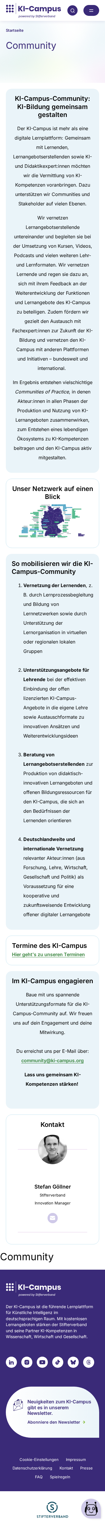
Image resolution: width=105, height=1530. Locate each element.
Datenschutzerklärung (32, 1468)
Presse (86, 1468)
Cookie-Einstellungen (39, 1459)
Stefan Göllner (52, 1187)
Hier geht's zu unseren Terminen (48, 954)
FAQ (39, 1476)
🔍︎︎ (73, 10)
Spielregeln (60, 1476)
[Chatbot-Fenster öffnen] (91, 1509)
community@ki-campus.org (52, 1060)
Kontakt (66, 1468)
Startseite (15, 30)
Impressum (76, 1459)
